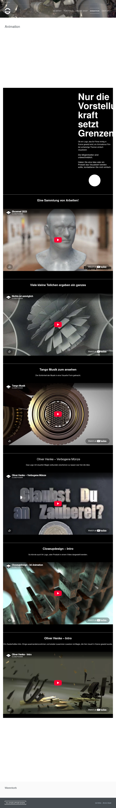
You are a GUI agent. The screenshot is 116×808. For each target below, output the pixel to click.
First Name (92, 741)
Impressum (11, 739)
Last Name (92, 749)
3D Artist (57, 11)
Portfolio (69, 11)
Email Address (93, 734)
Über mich (106, 11)
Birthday (91, 757)
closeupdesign (15, 803)
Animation (94, 11)
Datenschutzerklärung (16, 743)
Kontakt (10, 736)
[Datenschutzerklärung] (44, 725)
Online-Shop (82, 11)
